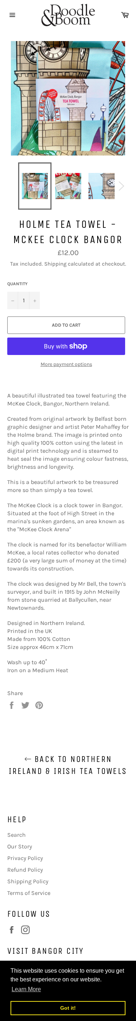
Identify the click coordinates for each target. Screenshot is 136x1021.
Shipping (55, 264)
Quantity (17, 283)
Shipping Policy (27, 881)
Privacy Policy (25, 858)
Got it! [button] (68, 1008)
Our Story (19, 846)
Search (16, 834)
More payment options (66, 364)
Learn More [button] (26, 989)
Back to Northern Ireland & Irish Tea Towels (68, 765)
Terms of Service (28, 892)
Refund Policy (25, 869)
